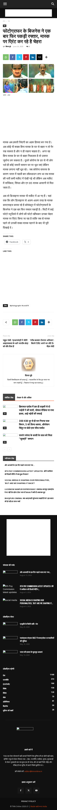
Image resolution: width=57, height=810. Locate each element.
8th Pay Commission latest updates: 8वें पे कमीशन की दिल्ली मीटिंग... (36, 587)
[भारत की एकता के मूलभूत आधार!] (10, 655)
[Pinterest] (26, 57)
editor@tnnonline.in (33, 771)
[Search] (53, 4)
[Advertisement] (28, 13)
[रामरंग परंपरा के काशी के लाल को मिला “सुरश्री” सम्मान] (10, 439)
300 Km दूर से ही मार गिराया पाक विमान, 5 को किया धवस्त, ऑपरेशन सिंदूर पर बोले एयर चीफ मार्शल (34, 424)
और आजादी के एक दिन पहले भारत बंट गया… (20, 465)
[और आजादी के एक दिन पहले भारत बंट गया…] (10, 575)
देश (9, 21)
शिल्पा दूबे (8, 46)
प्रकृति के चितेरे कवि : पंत (29, 623)
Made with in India (39, 806)
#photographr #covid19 (19, 305)
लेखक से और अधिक (24, 397)
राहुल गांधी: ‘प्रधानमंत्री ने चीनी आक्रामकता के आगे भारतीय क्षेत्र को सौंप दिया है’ (15, 343)
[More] (46, 57)
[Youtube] (36, 790)
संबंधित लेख (9, 397)
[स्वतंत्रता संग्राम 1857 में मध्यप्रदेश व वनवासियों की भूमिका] (10, 641)
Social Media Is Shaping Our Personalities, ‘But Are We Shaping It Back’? (27, 482)
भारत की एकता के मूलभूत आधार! (31, 651)
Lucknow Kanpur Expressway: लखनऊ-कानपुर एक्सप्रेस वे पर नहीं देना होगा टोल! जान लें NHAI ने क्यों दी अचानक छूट (29, 491)
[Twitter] (19, 57)
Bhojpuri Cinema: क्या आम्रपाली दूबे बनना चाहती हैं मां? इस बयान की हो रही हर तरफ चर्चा (29, 500)
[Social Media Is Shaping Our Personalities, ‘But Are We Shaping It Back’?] (10, 604)
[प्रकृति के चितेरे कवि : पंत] (10, 627)
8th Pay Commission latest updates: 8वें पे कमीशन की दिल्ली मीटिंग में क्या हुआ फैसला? (29, 472)
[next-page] (9, 449)
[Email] (39, 57)
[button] (5, 4)
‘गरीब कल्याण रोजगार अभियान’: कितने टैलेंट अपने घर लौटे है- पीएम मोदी (42, 343)
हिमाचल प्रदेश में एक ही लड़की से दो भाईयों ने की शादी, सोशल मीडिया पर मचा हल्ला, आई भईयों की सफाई (36, 410)
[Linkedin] (33, 57)
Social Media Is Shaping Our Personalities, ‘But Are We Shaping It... (36, 602)
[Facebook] (12, 57)
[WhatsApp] (6, 57)
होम (4, 21)
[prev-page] (5, 449)
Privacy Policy (28, 801)
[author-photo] (28, 371)
